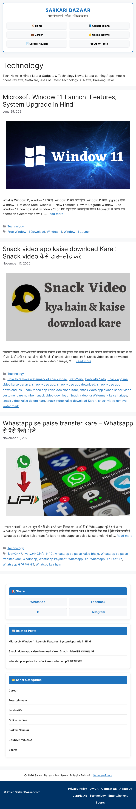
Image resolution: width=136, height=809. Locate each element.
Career (13, 690)
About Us (125, 788)
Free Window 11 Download (26, 231)
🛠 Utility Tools (99, 43)
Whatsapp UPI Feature (106, 559)
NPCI (49, 553)
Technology (15, 226)
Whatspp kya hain (48, 564)
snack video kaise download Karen (71, 400)
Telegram (98, 612)
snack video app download (76, 384)
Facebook (98, 602)
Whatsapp (30, 559)
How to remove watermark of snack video (37, 379)
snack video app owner (96, 390)
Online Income (18, 720)
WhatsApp (38, 602)
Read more (55, 214)
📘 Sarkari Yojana (99, 25)
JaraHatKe (15, 710)
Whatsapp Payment (53, 559)
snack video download (52, 395)
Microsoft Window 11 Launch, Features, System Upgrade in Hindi (60, 100)
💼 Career (37, 34)
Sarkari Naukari (19, 730)
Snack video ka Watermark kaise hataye (98, 395)
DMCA (94, 788)
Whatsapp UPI (78, 559)
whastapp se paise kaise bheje (77, 553)
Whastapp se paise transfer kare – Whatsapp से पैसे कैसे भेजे (45, 661)
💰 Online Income (99, 34)
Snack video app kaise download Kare (51, 390)
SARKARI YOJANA (20, 740)
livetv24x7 (76, 379)
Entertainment (18, 700)
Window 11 (54, 231)
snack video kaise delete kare (24, 400)
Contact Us (109, 788)
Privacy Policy (77, 788)
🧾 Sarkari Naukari (37, 43)
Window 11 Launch (77, 231)
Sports (13, 749)
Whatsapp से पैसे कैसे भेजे (18, 564)
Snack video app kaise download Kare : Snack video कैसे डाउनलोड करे (60, 252)
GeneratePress (102, 775)
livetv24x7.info (95, 379)
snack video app (43, 384)
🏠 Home (37, 25)
